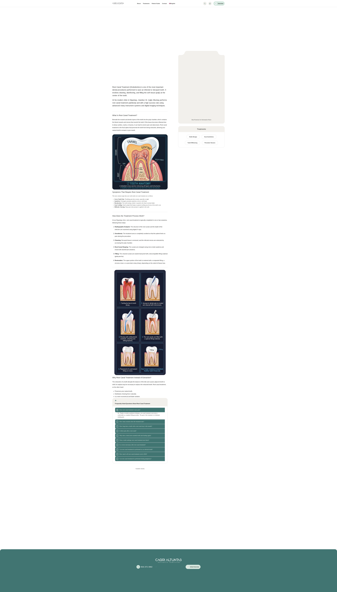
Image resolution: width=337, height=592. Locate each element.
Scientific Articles (140, 468)
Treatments (146, 3)
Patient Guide (156, 3)
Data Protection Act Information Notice (201, 119)
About (139, 3)
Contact (164, 3)
